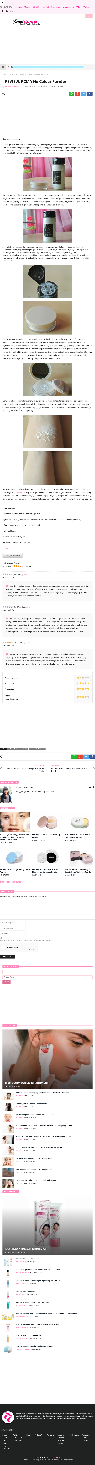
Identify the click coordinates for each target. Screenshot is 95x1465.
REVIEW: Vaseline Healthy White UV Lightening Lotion (37, 1324)
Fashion (28, 7)
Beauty (19, 7)
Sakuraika (20, 1294)
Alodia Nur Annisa (23, 1349)
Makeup (22, 75)
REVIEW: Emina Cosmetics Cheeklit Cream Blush (69, 768)
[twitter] (83, 94)
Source (5, 548)
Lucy (25, 574)
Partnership (57, 1460)
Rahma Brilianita (22, 1273)
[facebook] (90, 94)
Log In (89, 16)
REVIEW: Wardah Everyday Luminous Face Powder (35, 1346)
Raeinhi (27, 607)
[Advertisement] (47, 44)
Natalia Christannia (12, 86)
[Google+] (7, 11)
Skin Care (61, 1443)
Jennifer (8, 1086)
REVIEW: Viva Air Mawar (25, 1292)
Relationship (75, 1435)
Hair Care (61, 1438)
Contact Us (68, 1460)
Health (36, 7)
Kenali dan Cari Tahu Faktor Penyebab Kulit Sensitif (36, 1180)
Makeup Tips (39, 1435)
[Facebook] (2, 11)
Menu (10, 67)
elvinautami (9, 1252)
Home (4, 75)
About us (34, 1460)
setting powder (37, 749)
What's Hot (6, 1449)
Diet (85, 1438)
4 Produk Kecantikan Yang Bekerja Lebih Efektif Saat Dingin (26, 1083)
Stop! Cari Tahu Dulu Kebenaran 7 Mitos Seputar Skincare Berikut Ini (43, 1136)
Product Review (13, 75)
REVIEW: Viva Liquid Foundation (28, 1335)
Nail (5, 1443)
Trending (17, 1440)
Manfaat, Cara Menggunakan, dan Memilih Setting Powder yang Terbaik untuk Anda (14, 837)
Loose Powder (14, 749)
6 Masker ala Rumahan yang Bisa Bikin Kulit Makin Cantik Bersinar (42, 1093)
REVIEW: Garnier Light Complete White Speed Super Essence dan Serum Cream (47, 1313)
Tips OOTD (18, 1438)
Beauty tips (6, 1435)
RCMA (25, 749)
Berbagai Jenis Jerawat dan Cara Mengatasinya (34, 1158)
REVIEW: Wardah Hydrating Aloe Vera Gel (32, 1302)
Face (5, 1438)
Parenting (50, 1435)
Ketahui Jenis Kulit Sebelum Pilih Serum (31, 1104)
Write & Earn (45, 1460)
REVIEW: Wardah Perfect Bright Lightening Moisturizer (38, 1281)
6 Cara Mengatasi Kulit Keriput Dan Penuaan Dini (35, 1115)
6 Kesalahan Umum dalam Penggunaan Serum (34, 1169)
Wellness (87, 7)
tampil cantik (69, 7)
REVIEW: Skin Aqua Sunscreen (27, 1259)
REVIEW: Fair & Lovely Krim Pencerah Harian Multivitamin (26, 1249)
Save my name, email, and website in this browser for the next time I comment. (26, 941)
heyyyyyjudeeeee (22, 1338)
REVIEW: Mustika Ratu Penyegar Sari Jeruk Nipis (25, 768)
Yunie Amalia (21, 1327)
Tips (78, 7)
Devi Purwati (21, 1262)
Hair (5, 1440)
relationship (56, 7)
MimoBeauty (19, 492)
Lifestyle (29, 1435)
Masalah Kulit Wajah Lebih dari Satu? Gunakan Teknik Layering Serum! (44, 1126)
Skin (5, 1446)
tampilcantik (55, 1457)
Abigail (27, 643)
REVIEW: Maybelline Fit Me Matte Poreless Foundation (38, 1270)
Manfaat (46, 7)
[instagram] (11, 11)
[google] (77, 94)
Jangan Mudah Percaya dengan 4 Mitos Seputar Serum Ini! (39, 1147)
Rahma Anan (21, 1316)
